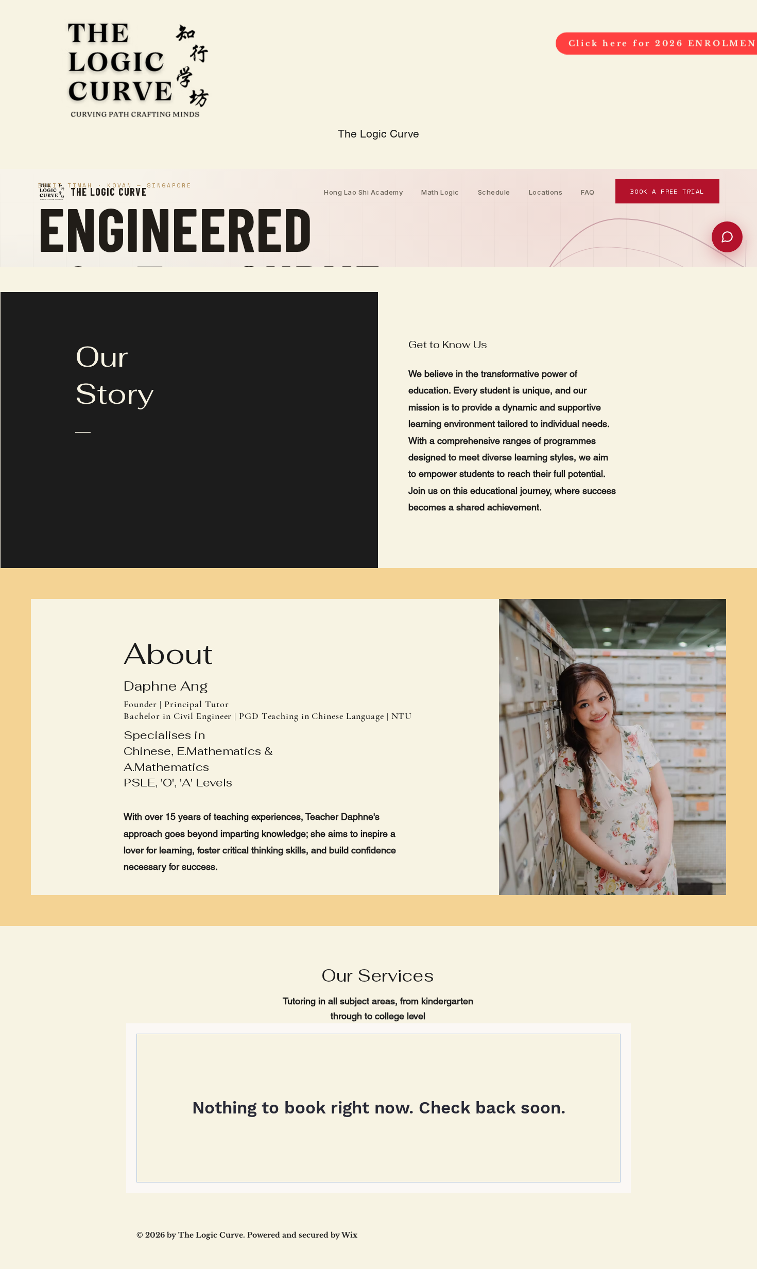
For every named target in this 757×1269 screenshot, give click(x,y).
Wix (349, 1235)
